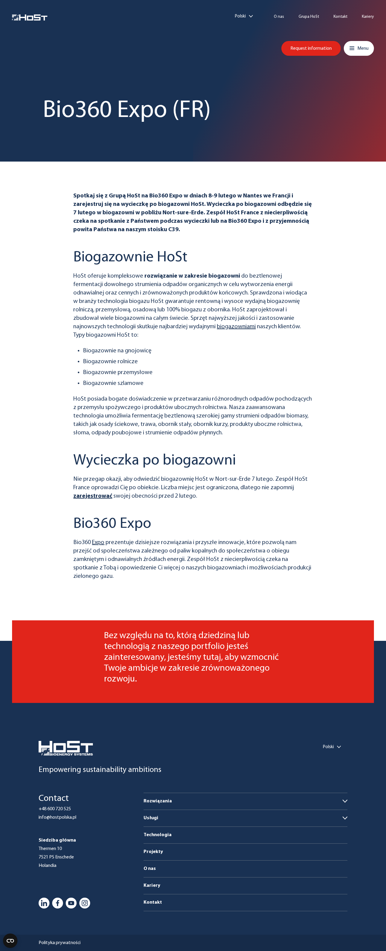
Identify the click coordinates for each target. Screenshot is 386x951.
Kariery (368, 17)
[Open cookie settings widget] (10, 941)
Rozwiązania (158, 801)
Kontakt (340, 17)
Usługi (151, 818)
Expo (98, 543)
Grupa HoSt (309, 17)
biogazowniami (236, 327)
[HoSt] (29, 17)
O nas (279, 17)
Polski (240, 16)
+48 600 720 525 (55, 809)
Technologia (158, 835)
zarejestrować (92, 496)
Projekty (153, 851)
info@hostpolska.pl (57, 817)
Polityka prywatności (60, 942)
